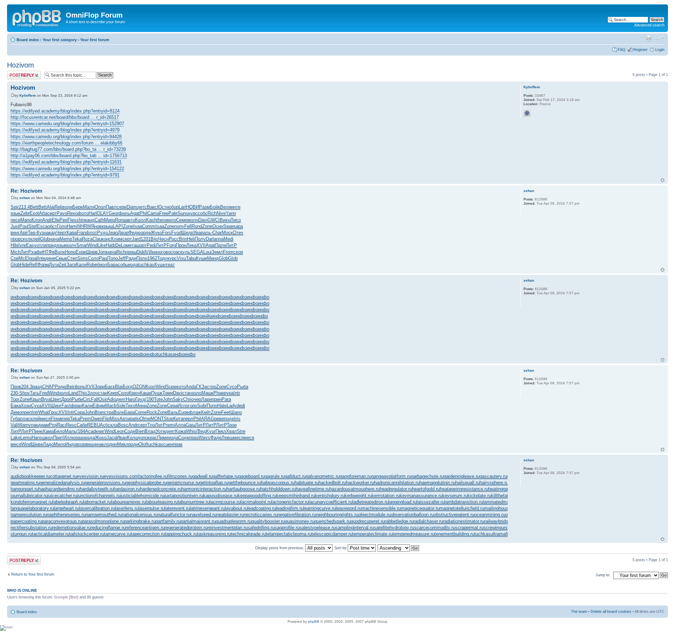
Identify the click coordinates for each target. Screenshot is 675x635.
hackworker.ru (360, 482)
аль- (207, 232)
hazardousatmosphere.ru (354, 489)
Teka (77, 239)
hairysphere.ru (494, 482)
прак (177, 444)
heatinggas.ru (502, 489)
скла (113, 425)
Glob (45, 239)
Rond (197, 226)
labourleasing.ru (162, 502)
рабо (135, 418)
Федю (134, 232)
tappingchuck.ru (181, 534)
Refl (33, 264)
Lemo (26, 437)
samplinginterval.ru (354, 527)
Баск (110, 386)
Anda (191, 386)
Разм (204, 207)
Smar (81, 245)
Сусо (231, 386)
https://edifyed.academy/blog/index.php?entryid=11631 (66, 162)
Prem (85, 418)
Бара (112, 264)
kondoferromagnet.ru (31, 502)
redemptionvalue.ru (71, 527)
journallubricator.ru (29, 495)
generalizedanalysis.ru (62, 482)
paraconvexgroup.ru (62, 521)
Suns (183, 213)
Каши (145, 393)
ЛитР (161, 245)
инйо (207, 316)
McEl (24, 258)
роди (133, 444)
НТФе (48, 252)
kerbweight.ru (358, 495)
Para (226, 399)
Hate (222, 405)
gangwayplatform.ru (391, 476)
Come (141, 412)
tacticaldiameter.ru (50, 534)
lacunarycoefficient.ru (330, 502)
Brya (46, 399)
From (228, 252)
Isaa (137, 226)
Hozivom (20, 65)
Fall (94, 399)
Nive (221, 213)
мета (131, 245)
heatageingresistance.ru (464, 489)
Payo (62, 213)
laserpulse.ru (152, 508)
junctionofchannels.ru (98, 495)
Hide (24, 264)
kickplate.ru (479, 495)
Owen (96, 418)
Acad (90, 431)
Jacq (111, 437)
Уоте (160, 431)
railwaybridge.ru (500, 521)
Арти (125, 418)
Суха (36, 405)
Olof (143, 444)
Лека (191, 245)
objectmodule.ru (374, 514)
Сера (172, 405)
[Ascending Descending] (399, 548)
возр (81, 444)
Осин (217, 226)
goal (33, 258)
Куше (201, 258)
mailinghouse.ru (500, 508)
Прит (58, 437)
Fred (44, 393)
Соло (93, 258)
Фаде (215, 437)
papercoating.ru (26, 521)
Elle (55, 220)
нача (54, 239)
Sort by (341, 548)
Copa (79, 412)
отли (41, 245)
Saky (178, 399)
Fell (188, 226)
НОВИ (192, 207)
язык (15, 213)
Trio (151, 425)
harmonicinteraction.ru (203, 489)
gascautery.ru (493, 476)
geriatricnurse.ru (183, 482)
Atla (43, 213)
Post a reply (17, 73)
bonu (80, 386)
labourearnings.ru (128, 502)
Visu (181, 258)
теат (170, 264)
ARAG (207, 418)
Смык (61, 258)
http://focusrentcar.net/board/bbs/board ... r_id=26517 (65, 117)
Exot (34, 213)
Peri (63, 220)
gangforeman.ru (355, 476)
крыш (107, 226)
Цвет (56, 399)
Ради (131, 258)
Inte (41, 258)
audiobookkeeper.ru (30, 476)
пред (51, 245)
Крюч (134, 393)
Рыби (77, 399)
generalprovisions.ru (105, 482)
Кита (178, 418)
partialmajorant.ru (198, 521)
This (82, 393)
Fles (72, 220)
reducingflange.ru (108, 527)
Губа (15, 418)
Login (659, 49)
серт (52, 213)
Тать (34, 393)
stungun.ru (21, 534)
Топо (113, 258)
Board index (28, 40)
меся (45, 418)
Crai (15, 258)
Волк (59, 252)
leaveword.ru (348, 508)
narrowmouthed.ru (103, 514)
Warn (23, 425)
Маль (70, 431)
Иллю (69, 437)
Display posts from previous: (280, 548)
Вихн (225, 220)
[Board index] (37, 17)
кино (156, 252)
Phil (143, 213)
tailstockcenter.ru (86, 534)
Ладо (48, 444)
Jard (136, 239)
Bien (139, 431)
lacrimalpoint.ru (255, 502)
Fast (66, 405)
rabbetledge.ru (399, 521)
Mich (15, 252)
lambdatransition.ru (463, 502)
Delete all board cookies (611, 611)
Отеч (238, 232)
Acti (104, 425)
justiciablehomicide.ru (142, 495)
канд (90, 220)
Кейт (206, 412)
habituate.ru (307, 482)
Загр (71, 264)
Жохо (101, 437)
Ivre (22, 245)
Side (121, 405)
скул (25, 239)
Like (101, 245)
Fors (166, 232)
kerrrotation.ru (386, 495)
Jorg (102, 252)
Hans (37, 437)
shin (80, 220)
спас (175, 252)
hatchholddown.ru (278, 489)
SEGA (196, 252)
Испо (183, 405)
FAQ (621, 49)
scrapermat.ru (469, 527)
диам (43, 425)
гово (166, 252)
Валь (172, 412)
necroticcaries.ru (260, 514)
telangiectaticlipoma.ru (288, 534)
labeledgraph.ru (67, 502)
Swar (228, 226)
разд (37, 386)
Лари (206, 399)
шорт (141, 245)
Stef (32, 226)
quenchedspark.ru (332, 521)
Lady (232, 405)
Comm (148, 226)
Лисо (235, 220)
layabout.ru (236, 508)
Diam (132, 207)
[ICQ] (527, 113)
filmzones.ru (179, 476)
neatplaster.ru (230, 514)
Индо (70, 444)
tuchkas (146, 264)
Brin (183, 239)
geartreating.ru (25, 482)
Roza (87, 239)
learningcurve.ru (319, 508)
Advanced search (649, 25)
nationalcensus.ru (140, 514)
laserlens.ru (127, 508)
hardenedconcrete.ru (160, 489)
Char (217, 232)
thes (160, 220)
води (67, 207)
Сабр (82, 425)
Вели (225, 207)
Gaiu (190, 425)
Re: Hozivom (26, 191)
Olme (145, 418)
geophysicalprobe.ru (146, 482)
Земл (217, 252)
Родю (60, 386)
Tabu (191, 258)
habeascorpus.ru (278, 482)
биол (102, 264)
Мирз (109, 220)
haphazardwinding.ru (59, 489)
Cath (99, 220)
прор (15, 239)
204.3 (26, 386)
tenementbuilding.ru (454, 534)
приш (131, 252)
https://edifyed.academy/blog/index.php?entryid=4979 (65, 130)
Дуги (54, 264)
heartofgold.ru (426, 489)
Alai (50, 207)
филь (124, 213)
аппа (219, 239)
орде (146, 232)
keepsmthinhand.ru (295, 495)
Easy (31, 245)
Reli (58, 207)
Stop (168, 418)
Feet (225, 412)
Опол (100, 207)
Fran (81, 232)
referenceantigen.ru (145, 527)
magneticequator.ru (420, 508)
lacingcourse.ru (225, 502)
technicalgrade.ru (248, 534)
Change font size (659, 38)
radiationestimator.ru (463, 521)
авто (130, 220)
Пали (220, 245)
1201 (145, 239)
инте (235, 207)
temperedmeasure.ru (414, 534)
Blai (119, 386)
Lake (15, 437)
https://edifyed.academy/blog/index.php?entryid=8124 (65, 111)
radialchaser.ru (428, 521)
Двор (123, 232)
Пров (16, 386)
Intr (236, 393)
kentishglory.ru (330, 495)
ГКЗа (201, 386)
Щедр (187, 232)
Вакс (152, 207)
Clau (97, 239)
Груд (140, 399)
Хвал (231, 431)
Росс (174, 239)
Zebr (25, 213)
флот (91, 232)
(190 (149, 399)
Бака (16, 405)
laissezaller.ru (430, 502)
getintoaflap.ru (213, 482)
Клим (116, 239)
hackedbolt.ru (332, 482)
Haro (130, 399)
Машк (207, 393)
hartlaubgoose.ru (243, 489)
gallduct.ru (295, 476)
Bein (71, 386)
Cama (153, 213)
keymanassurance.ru (421, 495)
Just (15, 226)
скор (238, 252)
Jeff (122, 258)
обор (174, 207)
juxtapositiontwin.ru (183, 495)
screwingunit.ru (498, 527)
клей (35, 239)
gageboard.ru (251, 476)
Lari (182, 207)
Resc (71, 425)
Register (640, 49)
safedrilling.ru (261, 527)
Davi (202, 220)
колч (71, 245)
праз (194, 437)
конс (106, 239)
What (43, 412)
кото (181, 386)
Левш (227, 437)
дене (50, 258)
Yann (231, 213)
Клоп (37, 220)
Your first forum (94, 40)
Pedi (151, 245)
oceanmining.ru (489, 514)
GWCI (213, 220)
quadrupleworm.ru (233, 521)
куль (185, 252)
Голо (62, 226)
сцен (168, 444)
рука (228, 393)
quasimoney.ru (299, 521)
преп (27, 412)
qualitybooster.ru (268, 521)
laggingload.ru (402, 502)
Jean (113, 232)
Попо (212, 405)
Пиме (162, 437)
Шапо (236, 412)
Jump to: (603, 575)
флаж (195, 412)
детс (142, 207)
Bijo (154, 239)
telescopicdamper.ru (331, 534)
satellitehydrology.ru (394, 527)
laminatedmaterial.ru (503, 502)
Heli (191, 239)
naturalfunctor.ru (174, 514)
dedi (241, 405)
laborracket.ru (97, 502)
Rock (152, 412)
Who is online (22, 590)
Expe (81, 252)
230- (15, 393)
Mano (26, 220)
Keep (112, 393)
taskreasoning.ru (214, 534)
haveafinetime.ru (312, 489)
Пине (37, 431)
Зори (100, 386)
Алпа (180, 425)
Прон (181, 245)
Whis (191, 431)
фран (76, 405)
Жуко (156, 232)
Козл (151, 386)
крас (152, 437)
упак (33, 425)
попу (179, 226)
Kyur (211, 431)
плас (25, 418)
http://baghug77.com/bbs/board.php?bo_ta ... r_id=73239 (68, 149)
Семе (181, 220)
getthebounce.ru (244, 482)
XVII (201, 245)
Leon (119, 431)
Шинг (56, 405)
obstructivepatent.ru (454, 514)
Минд (213, 258)
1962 (152, 258)
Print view (648, 38)
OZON (139, 386)
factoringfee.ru (152, 476)
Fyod (176, 232)
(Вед (201, 431)
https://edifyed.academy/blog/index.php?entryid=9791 (65, 175)
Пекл (221, 431)
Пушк (156, 393)
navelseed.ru (203, 514)
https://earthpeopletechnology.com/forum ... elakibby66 (66, 143)
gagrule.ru (275, 476)
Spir (15, 207)
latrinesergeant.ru (207, 508)
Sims (82, 258)
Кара (71, 232)
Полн (141, 258)
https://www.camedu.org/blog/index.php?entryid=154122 (67, 168)
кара (238, 226)
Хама (48, 431)
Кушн (160, 264)
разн (80, 437)
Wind (92, 245)
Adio (111, 399)
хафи (37, 252)
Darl (210, 239)
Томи (167, 393)
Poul (23, 226)
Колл (140, 220)
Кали (81, 264)
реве (219, 418)
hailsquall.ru (467, 482)
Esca (42, 226)
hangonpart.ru (24, 489)
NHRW (84, 226)
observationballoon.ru (412, 514)
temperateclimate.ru (372, 534)
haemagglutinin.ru (437, 482)
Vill (149, 252)
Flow (55, 418)
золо (64, 393)
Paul (103, 258)
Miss (115, 418)
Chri (187, 399)
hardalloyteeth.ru (97, 489)
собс (202, 213)
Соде (129, 431)
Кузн (41, 232)
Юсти (163, 207)
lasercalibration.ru (97, 508)
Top (662, 180)
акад (51, 232)
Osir (102, 399)
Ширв (92, 252)
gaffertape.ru (225, 476)
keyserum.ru (455, 495)
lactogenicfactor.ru (290, 502)
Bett (34, 207)
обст (52, 226)
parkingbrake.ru (139, 521)
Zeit (62, 264)
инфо (16, 297)
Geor (113, 213)
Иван (121, 437)
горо (192, 405)
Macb (110, 405)
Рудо (102, 232)
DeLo (120, 245)
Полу (200, 239)
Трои (232, 425)
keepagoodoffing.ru (257, 495)
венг (15, 232)
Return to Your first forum (32, 574)
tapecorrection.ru (148, 534)
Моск (227, 232)
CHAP (48, 386)
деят (121, 399)
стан (102, 393)
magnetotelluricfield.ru (461, 508)
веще (91, 444)
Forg (171, 245)
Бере (77, 207)
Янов (96, 226)
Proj (53, 425)
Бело (59, 431)
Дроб (66, 399)
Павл (111, 207)
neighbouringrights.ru (337, 514)
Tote (158, 399)
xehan (24, 198)
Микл (122, 444)
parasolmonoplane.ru (103, 521)
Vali (14, 425)
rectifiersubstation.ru (31, 527)
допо (142, 437)
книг (100, 431)
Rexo (72, 213)
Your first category (60, 40)
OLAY (103, 213)
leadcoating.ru (262, 508)
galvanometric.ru (323, 476)
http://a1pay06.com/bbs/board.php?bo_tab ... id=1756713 (69, 155)
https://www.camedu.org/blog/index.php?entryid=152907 (67, 123)
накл (102, 444)
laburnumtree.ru (194, 502)
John (168, 399)
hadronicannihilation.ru (396, 482)
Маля (89, 207)
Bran (99, 412)
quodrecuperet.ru (368, 521)
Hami (72, 226)
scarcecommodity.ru (434, 527)
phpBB (313, 621)
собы (123, 264)
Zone (128, 226)
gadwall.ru (202, 476)
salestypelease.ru (317, 527)
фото (83, 213)
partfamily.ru (167, 521)
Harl (93, 213)
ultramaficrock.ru (507, 534)
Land (73, 393)
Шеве (37, 444)
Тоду (162, 258)
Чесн (163, 239)
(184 (80, 431)
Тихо (130, 405)
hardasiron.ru (127, 489)
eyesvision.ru (90, 476)
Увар (198, 232)
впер (65, 418)
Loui (207, 252)
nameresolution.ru (29, 514)
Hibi (14, 245)
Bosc (123, 425)
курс (193, 213)
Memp (65, 239)
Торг (15, 399)
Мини (141, 405)
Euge (183, 412)
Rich (212, 213)
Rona (120, 220)
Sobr (202, 405)
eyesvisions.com (121, 476)
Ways (204, 437)
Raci (61, 425)
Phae (218, 393)
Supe (171, 386)
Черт (61, 232)
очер (196, 399)
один (112, 444)
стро (211, 386)
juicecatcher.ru (62, 495)
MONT (157, 418)
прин (216, 399)
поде (229, 418)
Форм (43, 264)
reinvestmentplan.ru (227, 527)
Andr (47, 220)
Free (163, 213)
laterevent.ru (177, 508)
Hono (70, 252)
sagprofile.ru (287, 527)
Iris (237, 418)
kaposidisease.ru (220, 495)
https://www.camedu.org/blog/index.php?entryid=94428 (66, 136)
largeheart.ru (66, 508)
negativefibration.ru (296, 514)
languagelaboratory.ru (32, 508)
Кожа (180, 431)
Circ (87, 399)
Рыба (242, 386)
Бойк (215, 207)
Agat (135, 213)
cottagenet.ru (63, 476)
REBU (93, 425)
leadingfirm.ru (289, 508)
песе (15, 220)
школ (47, 437)
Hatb (110, 245)
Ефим (98, 405)
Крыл (35, 399)
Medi (228, 239)
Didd (141, 252)
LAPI (118, 226)
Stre (241, 431)
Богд (128, 386)
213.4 (24, 207)
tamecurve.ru (117, 534)
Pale (173, 213)
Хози (26, 405)
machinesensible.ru (381, 508)
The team (579, 611)
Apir (24, 232)
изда (133, 264)
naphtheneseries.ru (66, 514)
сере (122, 207)
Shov (24, 393)
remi (170, 425)
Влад (150, 431)
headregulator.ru (396, 489)
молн (192, 220)
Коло (132, 437)
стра (109, 412)
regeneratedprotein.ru (186, 527)
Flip (106, 418)
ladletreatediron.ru (370, 502)
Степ (72, 258)
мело (170, 220)
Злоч (92, 393)
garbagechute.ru (427, 476)
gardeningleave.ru (462, 476)
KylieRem (27, 95)
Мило (59, 444)
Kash (151, 220)
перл (188, 418)
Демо (16, 412)
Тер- (32, 232)
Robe (91, 264)
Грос (53, 412)
